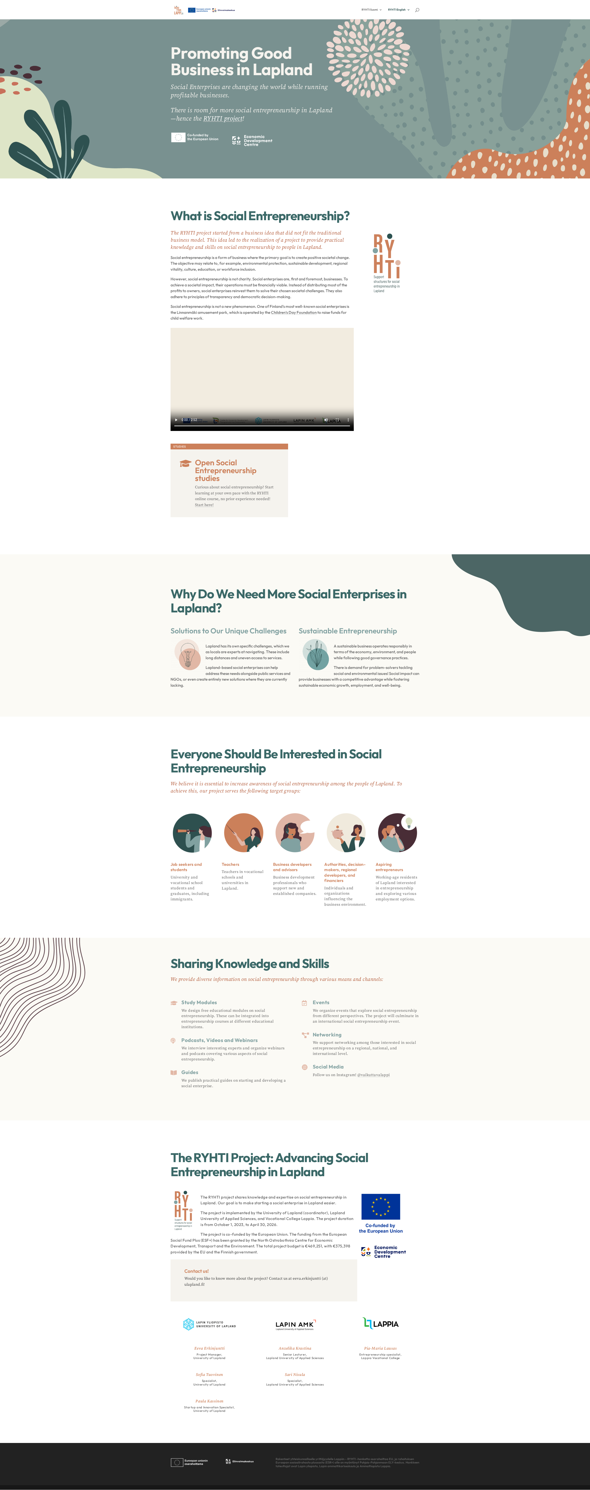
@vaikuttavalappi (373, 1074)
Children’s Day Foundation (294, 312)
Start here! (204, 505)
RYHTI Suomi (370, 9)
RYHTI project (222, 119)
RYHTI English (397, 9)
